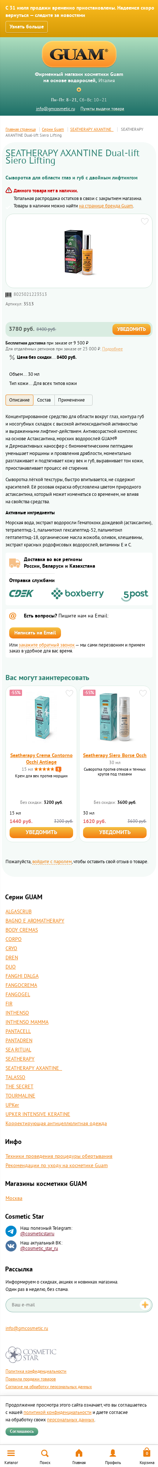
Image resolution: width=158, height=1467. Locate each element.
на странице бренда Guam (106, 206)
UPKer (12, 1105)
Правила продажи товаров (31, 1379)
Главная (79, 1462)
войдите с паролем (52, 861)
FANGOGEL (18, 995)
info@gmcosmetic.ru (55, 108)
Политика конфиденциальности (36, 1371)
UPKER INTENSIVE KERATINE (38, 1114)
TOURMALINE (20, 1096)
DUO (11, 967)
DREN (12, 958)
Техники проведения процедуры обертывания (59, 1156)
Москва (14, 1198)
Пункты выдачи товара (102, 108)
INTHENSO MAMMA (27, 1022)
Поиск (45, 1462)
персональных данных (70, 1419)
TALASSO (15, 1078)
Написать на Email (35, 633)
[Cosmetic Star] (31, 1355)
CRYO (11, 949)
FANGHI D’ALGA (22, 976)
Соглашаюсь (22, 1431)
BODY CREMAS (22, 930)
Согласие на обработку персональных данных (49, 1386)
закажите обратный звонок (47, 645)
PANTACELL (18, 1031)
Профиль (113, 1462)
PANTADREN (19, 1041)
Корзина (147, 1462)
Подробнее (112, 349)
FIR (9, 1004)
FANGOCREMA (21, 985)
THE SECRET (19, 1087)
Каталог (11, 1462)
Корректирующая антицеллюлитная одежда (56, 1124)
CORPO (14, 939)
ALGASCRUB (19, 912)
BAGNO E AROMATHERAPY (35, 921)
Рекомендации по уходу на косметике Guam (57, 1166)
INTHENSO (17, 1013)
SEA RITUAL (18, 1050)
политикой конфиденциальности (57, 1412)
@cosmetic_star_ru (39, 1248)
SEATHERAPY (20, 1059)
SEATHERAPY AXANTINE (34, 1068)
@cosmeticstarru (37, 1233)
